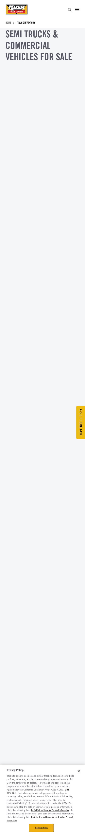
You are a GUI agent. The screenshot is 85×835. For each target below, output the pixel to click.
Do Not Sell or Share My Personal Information (50, 810)
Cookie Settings (41, 827)
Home (8, 22)
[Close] (78, 771)
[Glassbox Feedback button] (80, 422)
